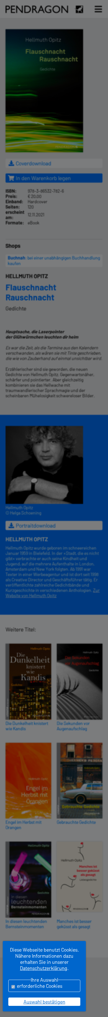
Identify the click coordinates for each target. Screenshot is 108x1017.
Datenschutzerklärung (43, 968)
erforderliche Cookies (39, 986)
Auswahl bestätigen (44, 1002)
